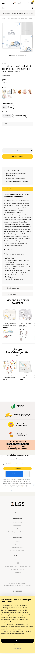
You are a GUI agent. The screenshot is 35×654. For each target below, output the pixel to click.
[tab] (17, 189)
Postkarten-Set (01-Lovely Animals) (10, 368)
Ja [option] (11, 107)
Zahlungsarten (17, 526)
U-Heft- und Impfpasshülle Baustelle (10, 315)
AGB (17, 564)
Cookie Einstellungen (17, 551)
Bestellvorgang (17, 548)
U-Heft (4, 63)
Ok (17, 641)
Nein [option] (4, 107)
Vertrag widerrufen (17, 570)
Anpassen (17, 646)
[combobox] (17, 8)
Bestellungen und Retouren (17, 533)
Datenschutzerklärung (23, 487)
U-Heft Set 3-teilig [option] (19, 116)
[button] (10, 55)
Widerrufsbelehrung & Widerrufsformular (17, 567)
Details (9, 190)
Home (3, 18)
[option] (4, 91)
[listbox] (17, 94)
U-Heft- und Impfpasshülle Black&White (25, 315)
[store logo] (17, 3)
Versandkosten (17, 523)
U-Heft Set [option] (6, 116)
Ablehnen (17, 649)
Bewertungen (11, 295)
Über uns (17, 542)
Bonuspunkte (17, 545)
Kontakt (17, 529)
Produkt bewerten (6, 75)
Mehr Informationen (13, 289)
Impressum (17, 573)
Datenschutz (17, 561)
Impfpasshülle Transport (25, 368)
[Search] (32, 8)
